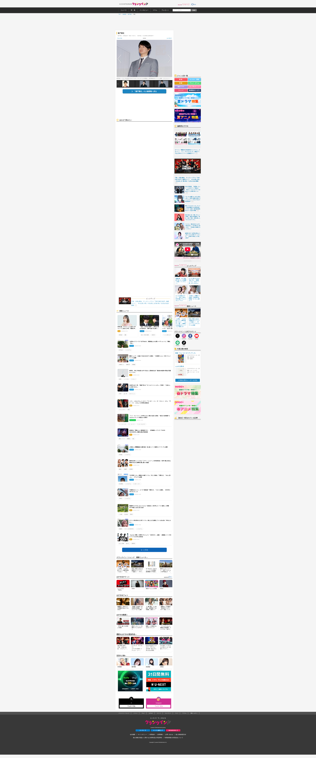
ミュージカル (126, 379)
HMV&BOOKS (172, 730)
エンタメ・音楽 (194, 79)
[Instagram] (184, 336)
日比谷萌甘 (121, 483)
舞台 (133, 438)
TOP (119, 14)
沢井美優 (120, 454)
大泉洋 (120, 393)
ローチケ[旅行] (157, 730)
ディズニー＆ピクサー (141, 424)
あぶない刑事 (121, 543)
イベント (136, 713)
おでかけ (151, 713)
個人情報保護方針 (181, 734)
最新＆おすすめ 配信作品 (126, 634)
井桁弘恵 (120, 334)
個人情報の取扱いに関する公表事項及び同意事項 (147, 737)
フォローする (131, 706)
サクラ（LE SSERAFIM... (129, 528)
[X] (178, 336)
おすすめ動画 (122, 615)
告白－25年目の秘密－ (145, 334)
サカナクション (132, 393)
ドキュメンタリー (122, 409)
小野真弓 (120, 498)
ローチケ (142, 730)
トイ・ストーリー (131, 424)
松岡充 (120, 379)
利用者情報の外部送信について (174, 737)
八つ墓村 (120, 514)
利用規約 (152, 734)
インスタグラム (127, 454)
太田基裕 (131, 469)
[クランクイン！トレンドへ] (183, 4)
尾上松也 (126, 514)
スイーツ (159, 713)
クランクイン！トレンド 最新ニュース (132, 557)
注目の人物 (121, 655)
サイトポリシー (142, 734)
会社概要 (132, 734)
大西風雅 (133, 364)
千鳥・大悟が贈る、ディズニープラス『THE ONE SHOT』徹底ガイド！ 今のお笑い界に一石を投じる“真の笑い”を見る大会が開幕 (150, 303)
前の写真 (120, 38)
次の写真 (169, 38)
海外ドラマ (181, 86)
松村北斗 (153, 334)
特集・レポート (194, 713)
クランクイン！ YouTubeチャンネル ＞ (191, 257)
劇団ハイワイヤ (122, 438)
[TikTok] (184, 343)
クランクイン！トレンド (123, 713)
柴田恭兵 (133, 543)
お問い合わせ (169, 734)
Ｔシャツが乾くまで (167, 334)
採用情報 (160, 734)
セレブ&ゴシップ (194, 86)
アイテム (184, 713)
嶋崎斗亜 (128, 364)
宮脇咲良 (120, 528)
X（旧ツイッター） (137, 483)
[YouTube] (197, 336)
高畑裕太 (128, 438)
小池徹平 (125, 469)
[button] (171, 84)
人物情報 (123, 14)
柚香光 (120, 469)
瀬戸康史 (129, 14)
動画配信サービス (194, 90)
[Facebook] (190, 336)
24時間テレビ (121, 364)
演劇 (125, 334)
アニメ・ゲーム (194, 83)
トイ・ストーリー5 (122, 424)
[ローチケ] (193, 4)
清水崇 (131, 514)
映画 (128, 409)
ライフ (176, 713)
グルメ (143, 713)
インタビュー (133, 379)
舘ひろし (127, 543)
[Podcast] (178, 343)
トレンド (181, 90)
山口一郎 (125, 393)
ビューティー (168, 713)
